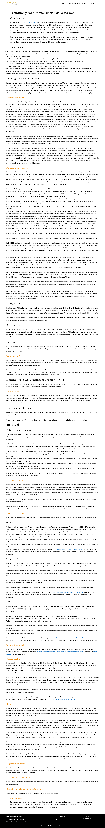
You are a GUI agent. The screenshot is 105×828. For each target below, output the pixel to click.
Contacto (63, 816)
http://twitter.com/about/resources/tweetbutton (69, 638)
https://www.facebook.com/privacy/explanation (68, 549)
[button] (85, 3)
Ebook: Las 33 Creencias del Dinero (17, 822)
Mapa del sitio (87, 819)
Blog (87, 816)
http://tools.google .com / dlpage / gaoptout (63, 699)
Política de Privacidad (63, 820)
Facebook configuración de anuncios (48, 651)
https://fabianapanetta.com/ (29, 22)
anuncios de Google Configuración (72, 651)
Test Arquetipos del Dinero (15, 819)
